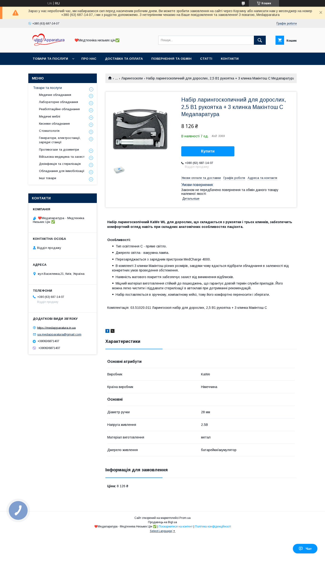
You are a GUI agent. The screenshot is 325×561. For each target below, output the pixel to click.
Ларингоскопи (132, 78)
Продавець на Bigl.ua (162, 522)
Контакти (230, 58)
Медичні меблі (49, 116)
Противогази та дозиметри (59, 149)
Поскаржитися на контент (176, 526)
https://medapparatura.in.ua (56, 327)
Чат (309, 549)
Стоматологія (49, 131)
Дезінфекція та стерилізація (60, 164)
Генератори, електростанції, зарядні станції (60, 140)
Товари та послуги (50, 58)
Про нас (88, 58)
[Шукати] (260, 40)
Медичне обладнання (55, 95)
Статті (206, 58)
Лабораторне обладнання (58, 102)
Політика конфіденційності (213, 526)
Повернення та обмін (171, 58)
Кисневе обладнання (54, 123)
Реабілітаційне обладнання (59, 109)
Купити (208, 151)
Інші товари (47, 178)
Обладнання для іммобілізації (61, 171)
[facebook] (107, 332)
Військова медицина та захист (61, 156)
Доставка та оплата (124, 58)
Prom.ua (185, 518)
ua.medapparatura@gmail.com (59, 334)
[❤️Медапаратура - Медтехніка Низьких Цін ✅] (48, 46)
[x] (112, 332)
